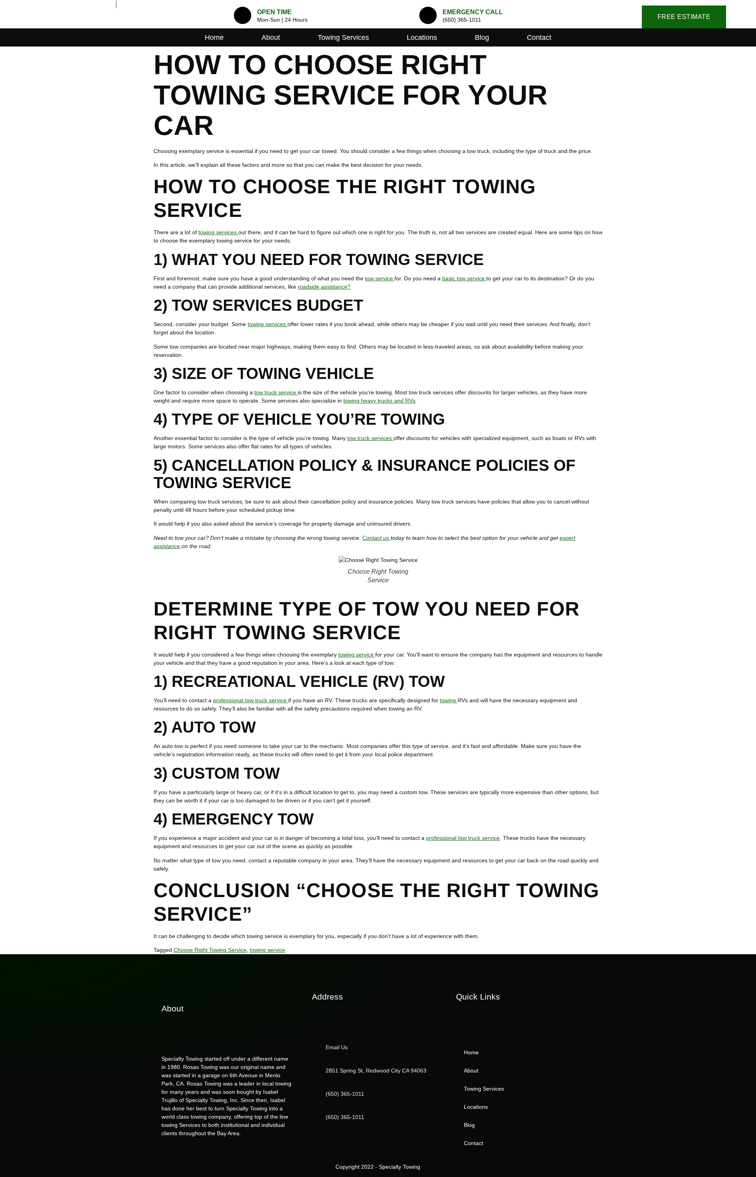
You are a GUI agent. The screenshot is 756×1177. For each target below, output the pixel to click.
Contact (539, 37)
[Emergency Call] (428, 15)
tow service (380, 278)
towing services (218, 232)
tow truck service (276, 392)
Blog (482, 37)
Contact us (376, 538)
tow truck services (370, 438)
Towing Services (343, 37)
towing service (356, 654)
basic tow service (464, 278)
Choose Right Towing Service (210, 950)
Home (214, 37)
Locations (422, 37)
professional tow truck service (250, 700)
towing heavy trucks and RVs (379, 400)
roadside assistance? (324, 287)
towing (449, 700)
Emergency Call (473, 12)
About (270, 37)
